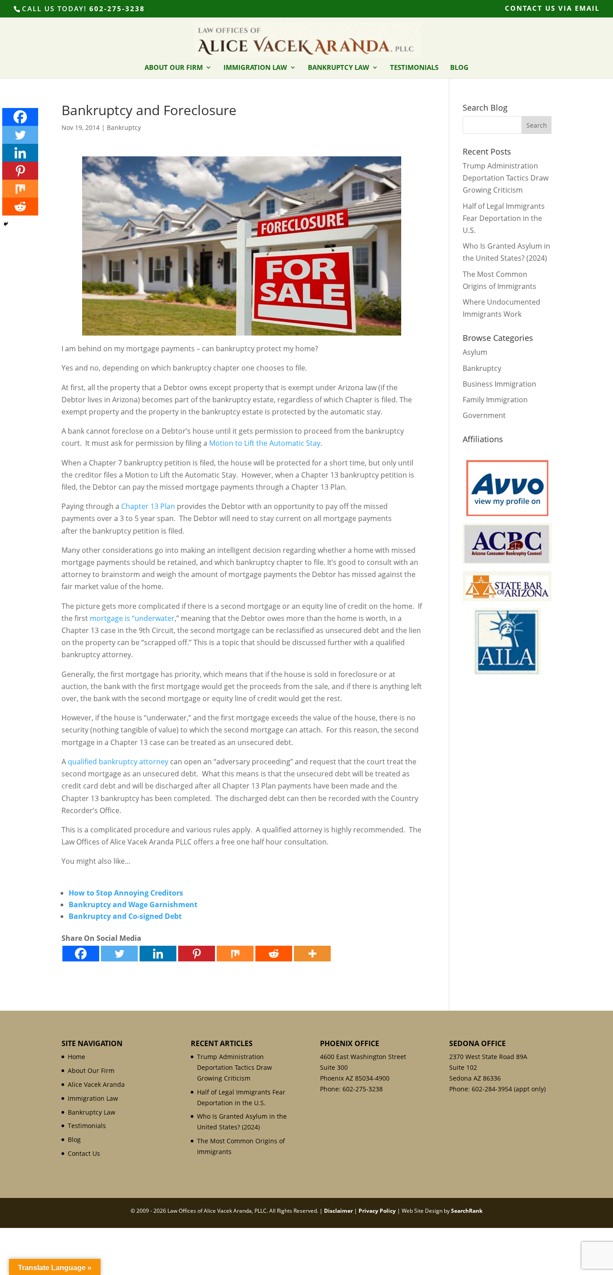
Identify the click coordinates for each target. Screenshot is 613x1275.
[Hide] (5, 224)
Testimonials (414, 68)
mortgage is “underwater (132, 618)
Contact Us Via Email (552, 9)
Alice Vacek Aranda (96, 1084)
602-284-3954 (492, 1089)
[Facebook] (80, 953)
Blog (459, 68)
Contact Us (84, 1153)
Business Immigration (499, 384)
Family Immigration (495, 400)
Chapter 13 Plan (148, 506)
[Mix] (235, 953)
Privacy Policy (377, 1211)
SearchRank (466, 1211)
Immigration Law (255, 68)
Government (484, 415)
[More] (312, 953)
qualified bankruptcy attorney (118, 762)
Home (76, 1056)
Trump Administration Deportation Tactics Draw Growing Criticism (505, 178)
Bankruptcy (124, 127)
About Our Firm (173, 68)
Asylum (475, 352)
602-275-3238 (117, 8)
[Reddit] (273, 953)
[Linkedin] (158, 953)
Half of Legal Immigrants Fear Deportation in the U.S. (504, 218)
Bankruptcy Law (338, 68)
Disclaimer (338, 1211)
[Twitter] (119, 953)
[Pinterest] (196, 953)
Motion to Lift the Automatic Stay (264, 443)
